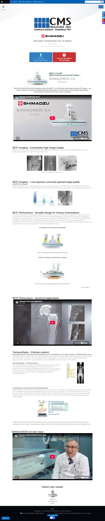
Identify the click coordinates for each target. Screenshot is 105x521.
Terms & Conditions (86, 513)
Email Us (6, 2)
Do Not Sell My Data (52, 515)
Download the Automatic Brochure (41, 57)
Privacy (7, 518)
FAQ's (60, 513)
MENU (52, 509)
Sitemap (57, 513)
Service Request (27, 2)
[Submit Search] (102, 2)
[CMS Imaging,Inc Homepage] (52, 24)
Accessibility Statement (75, 513)
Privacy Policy (66, 513)
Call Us (15, 2)
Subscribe (39, 2)
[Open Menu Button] (3, 6)
